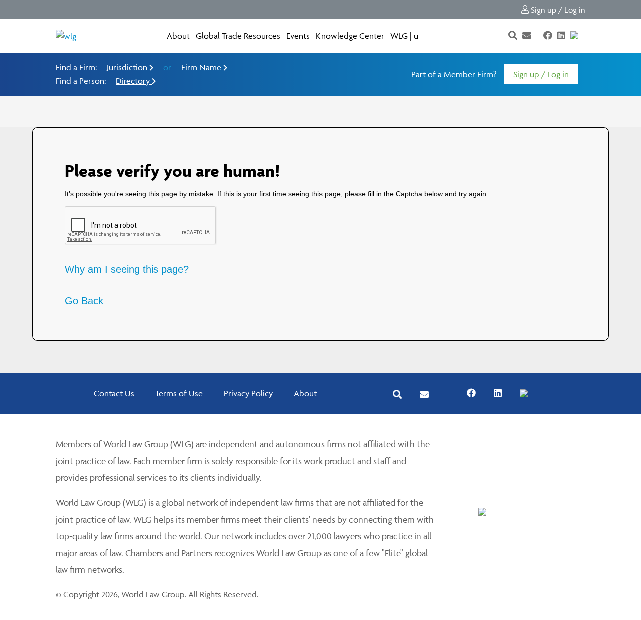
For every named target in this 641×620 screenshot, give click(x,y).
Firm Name (202, 67)
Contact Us (114, 393)
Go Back (84, 300)
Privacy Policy (248, 393)
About (178, 36)
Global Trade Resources (238, 36)
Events (298, 36)
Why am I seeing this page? (127, 269)
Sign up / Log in (557, 10)
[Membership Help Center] (584, 36)
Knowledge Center (350, 36)
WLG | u (404, 36)
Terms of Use (179, 393)
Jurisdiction (128, 67)
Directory (134, 81)
